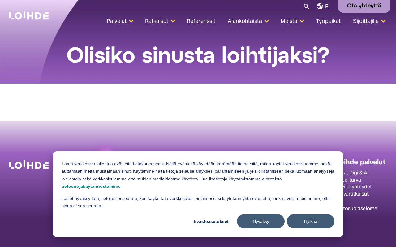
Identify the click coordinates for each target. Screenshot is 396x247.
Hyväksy (261, 221)
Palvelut (117, 20)
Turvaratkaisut (352, 194)
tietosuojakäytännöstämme (90, 186)
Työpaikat (328, 20)
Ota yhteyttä (364, 6)
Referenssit (201, 20)
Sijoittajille (366, 20)
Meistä (289, 20)
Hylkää (310, 221)
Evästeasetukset (211, 221)
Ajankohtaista (245, 20)
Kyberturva (348, 180)
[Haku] (306, 6)
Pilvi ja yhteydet (354, 186)
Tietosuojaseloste (356, 208)
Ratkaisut (156, 20)
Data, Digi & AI (352, 173)
